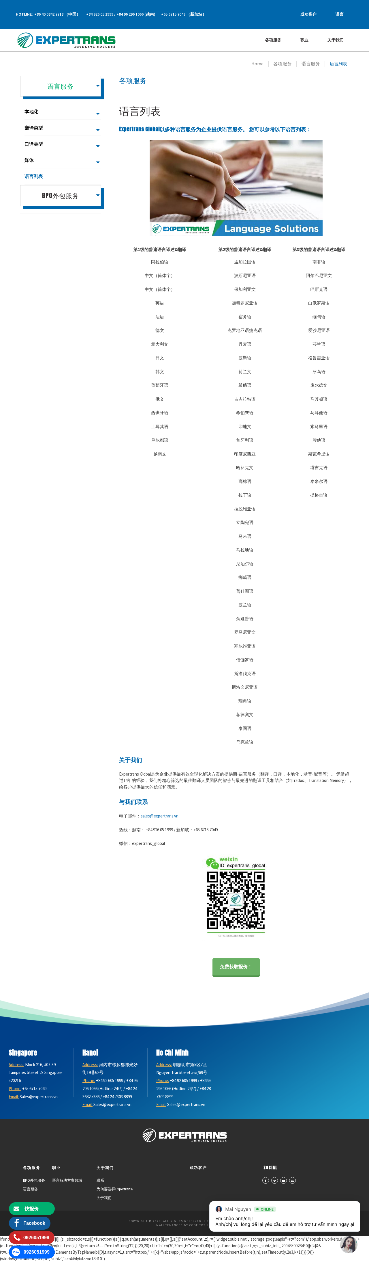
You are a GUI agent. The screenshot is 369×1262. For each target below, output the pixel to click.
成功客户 (308, 14)
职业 (304, 40)
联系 (100, 1180)
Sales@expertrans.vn (39, 1096)
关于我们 (335, 40)
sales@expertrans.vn (159, 816)
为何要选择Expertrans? (115, 1189)
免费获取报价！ (236, 966)
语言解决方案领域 (67, 1180)
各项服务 (273, 40)
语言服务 (30, 1189)
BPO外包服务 (34, 1180)
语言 (340, 14)
